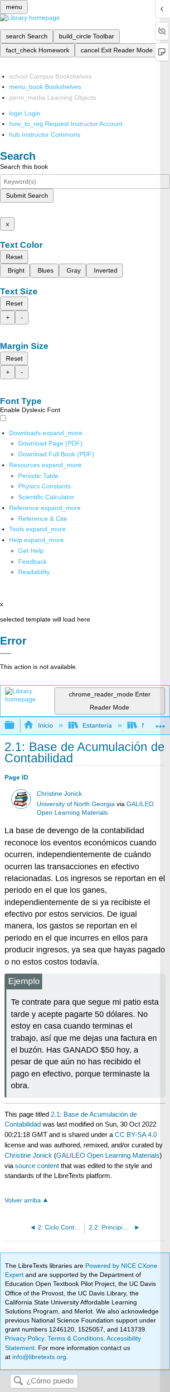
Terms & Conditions (75, 1338)
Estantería (97, 725)
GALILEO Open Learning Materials (108, 1155)
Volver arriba (23, 1200)
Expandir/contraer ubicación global (160, 722)
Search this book (24, 166)
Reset (14, 256)
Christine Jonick (59, 793)
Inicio (45, 725)
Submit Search (27, 195)
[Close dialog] (5, 653)
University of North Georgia (76, 804)
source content (37, 1165)
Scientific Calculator (46, 497)
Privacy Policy (24, 1338)
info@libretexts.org (38, 1356)
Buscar (18, 1381)
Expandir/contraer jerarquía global (15, 725)
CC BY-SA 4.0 (136, 1134)
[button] (32, 561)
